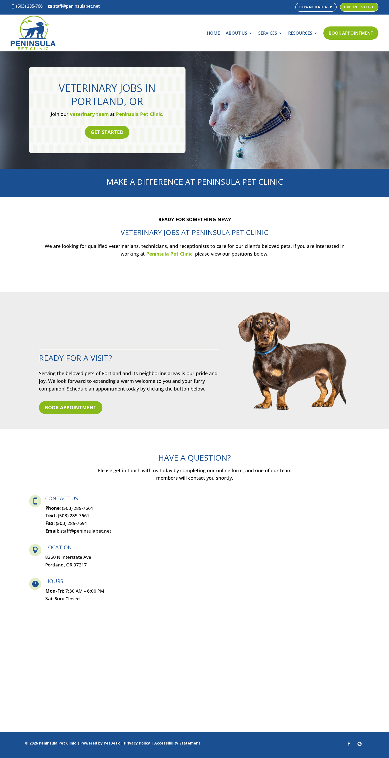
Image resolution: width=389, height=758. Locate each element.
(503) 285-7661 (73, 515)
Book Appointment (351, 33)
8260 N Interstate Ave (68, 557)
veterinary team (89, 114)
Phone (153, 529)
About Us (236, 33)
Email (154, 521)
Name (154, 499)
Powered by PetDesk (100, 743)
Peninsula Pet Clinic (139, 114)
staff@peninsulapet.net (85, 531)
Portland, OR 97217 (66, 565)
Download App (316, 7)
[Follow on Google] (359, 743)
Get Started (107, 132)
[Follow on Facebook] (349, 743)
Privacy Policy (137, 743)
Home (213, 33)
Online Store (359, 7)
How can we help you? (172, 543)
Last (192, 514)
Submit (159, 561)
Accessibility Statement (177, 743)
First (192, 506)
